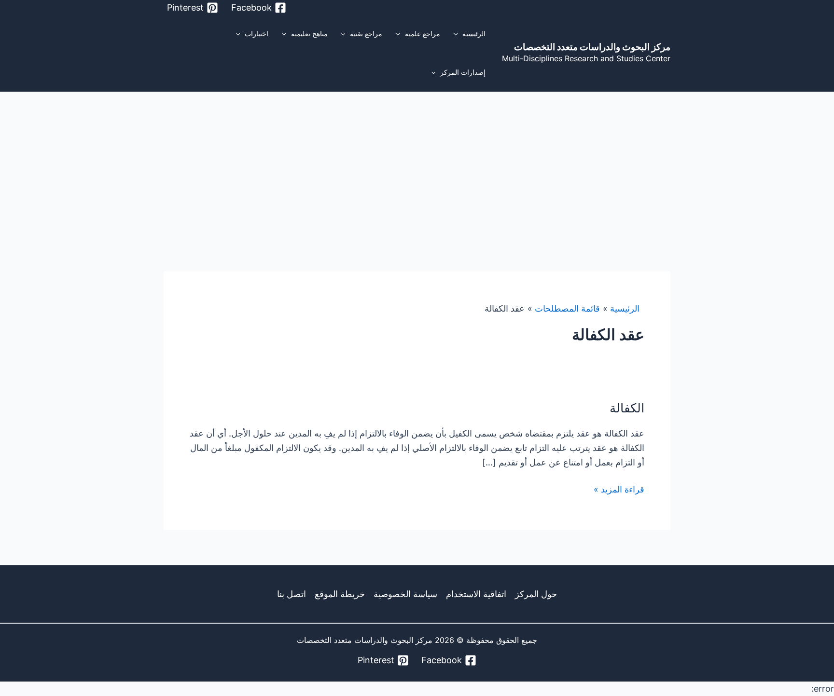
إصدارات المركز (463, 72)
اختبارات (256, 33)
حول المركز (536, 594)
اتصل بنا (291, 594)
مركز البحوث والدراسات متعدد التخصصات (592, 47)
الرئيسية (474, 33)
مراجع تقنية (366, 33)
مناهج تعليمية (309, 33)
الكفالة (627, 407)
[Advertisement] (417, 164)
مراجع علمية (422, 33)
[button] (458, 33)
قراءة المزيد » (619, 489)
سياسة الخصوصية (405, 594)
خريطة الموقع (340, 594)
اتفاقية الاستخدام (476, 594)
